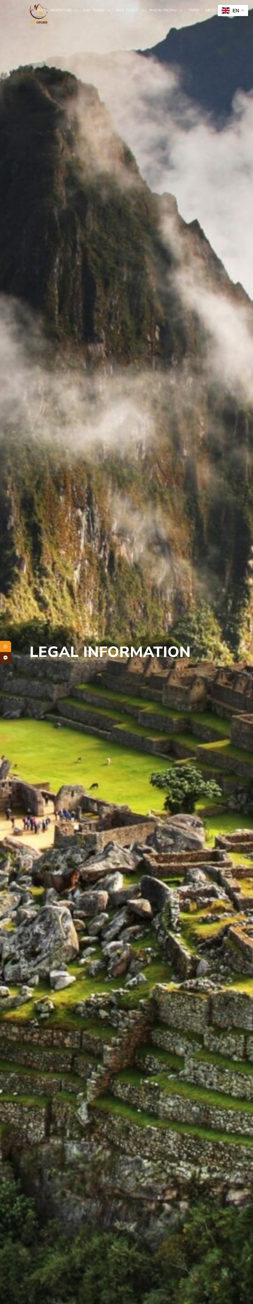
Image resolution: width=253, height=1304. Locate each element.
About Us (214, 10)
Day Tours (94, 10)
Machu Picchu (162, 10)
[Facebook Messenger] (5, 657)
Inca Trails (127, 10)
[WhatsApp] (5, 646)
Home (39, 10)
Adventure (61, 10)
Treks (194, 10)
